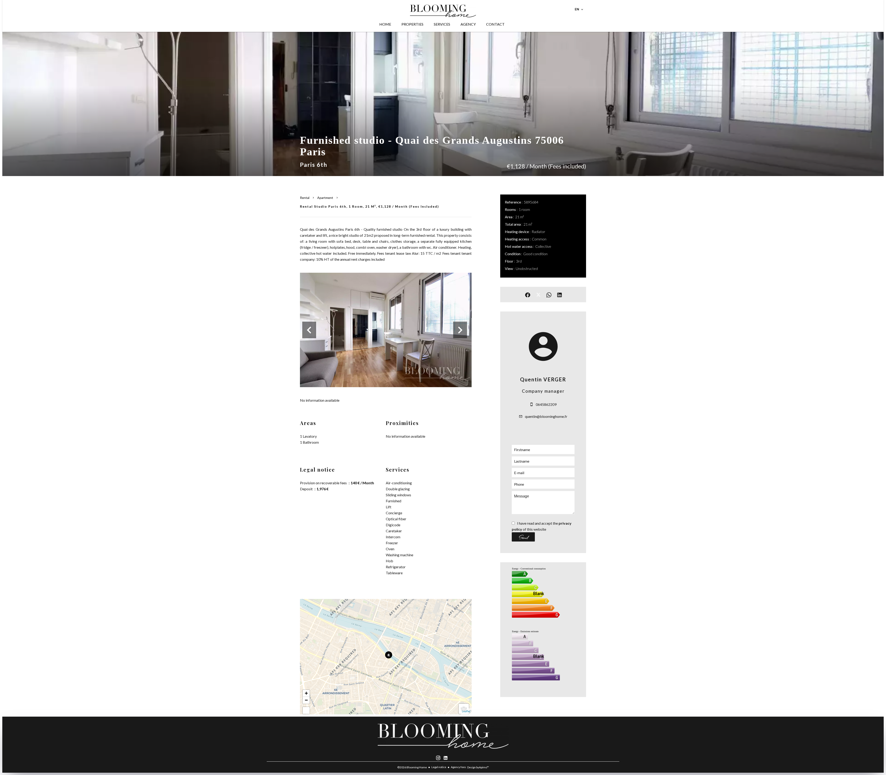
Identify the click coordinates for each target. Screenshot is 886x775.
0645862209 (546, 404)
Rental (304, 198)
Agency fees (458, 767)
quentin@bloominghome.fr (546, 416)
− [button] (306, 700)
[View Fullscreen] (306, 710)
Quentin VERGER (543, 379)
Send (523, 537)
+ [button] (306, 693)
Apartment (325, 198)
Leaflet (466, 711)
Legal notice (438, 767)
